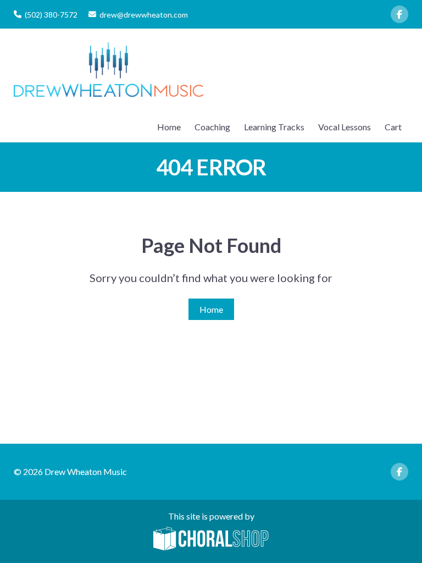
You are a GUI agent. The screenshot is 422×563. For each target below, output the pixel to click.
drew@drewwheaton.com (143, 14)
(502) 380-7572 (51, 14)
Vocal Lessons (344, 127)
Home (169, 127)
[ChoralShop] (211, 539)
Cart (393, 127)
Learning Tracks (274, 127)
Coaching (212, 127)
